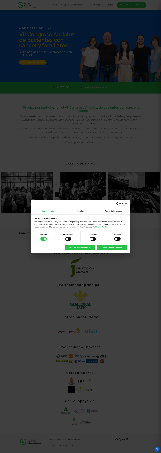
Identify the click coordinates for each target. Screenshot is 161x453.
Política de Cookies (101, 227)
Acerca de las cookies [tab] (113, 211)
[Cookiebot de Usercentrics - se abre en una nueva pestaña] (117, 204)
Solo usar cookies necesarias (80, 248)
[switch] (68, 239)
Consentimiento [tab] (48, 211)
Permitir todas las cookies (112, 248)
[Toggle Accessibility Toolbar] (157, 449)
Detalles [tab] (80, 211)
